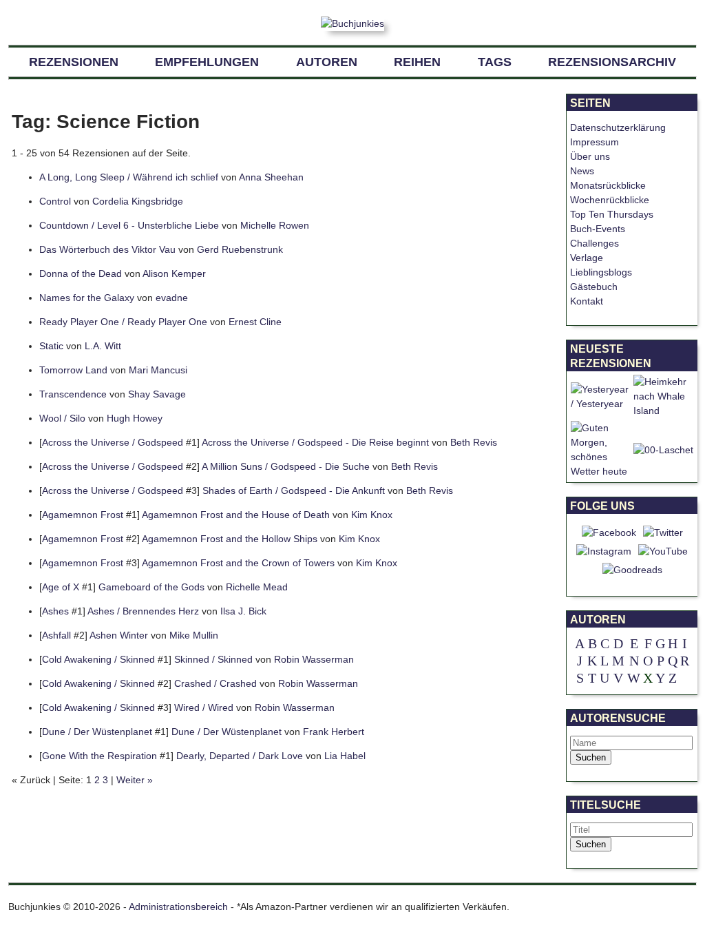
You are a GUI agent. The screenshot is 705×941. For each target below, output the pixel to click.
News (582, 170)
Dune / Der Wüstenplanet (97, 731)
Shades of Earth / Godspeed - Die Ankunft (293, 490)
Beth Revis (473, 442)
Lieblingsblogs (601, 272)
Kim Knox (371, 514)
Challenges (594, 243)
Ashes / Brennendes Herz (143, 611)
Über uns (590, 156)
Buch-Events (597, 228)
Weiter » (134, 779)
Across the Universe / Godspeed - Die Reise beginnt (315, 442)
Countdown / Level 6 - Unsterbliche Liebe (129, 225)
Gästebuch (594, 286)
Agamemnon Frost (82, 514)
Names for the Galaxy (86, 297)
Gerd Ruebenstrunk (240, 249)
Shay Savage (157, 394)
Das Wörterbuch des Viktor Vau (107, 249)
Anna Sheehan (271, 177)
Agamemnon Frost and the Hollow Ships (229, 538)
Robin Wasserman (314, 659)
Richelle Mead (257, 586)
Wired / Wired (203, 707)
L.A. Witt (103, 345)
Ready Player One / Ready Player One (123, 321)
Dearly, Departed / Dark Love (239, 755)
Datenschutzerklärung (618, 127)
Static (51, 345)
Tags (495, 62)
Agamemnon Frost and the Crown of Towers (238, 562)
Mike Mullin (193, 635)
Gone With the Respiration (99, 755)
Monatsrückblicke (608, 185)
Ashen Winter (119, 635)
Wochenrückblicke (609, 199)
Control (55, 201)
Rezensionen (73, 62)
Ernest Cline (255, 321)
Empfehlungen (207, 62)
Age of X (60, 586)
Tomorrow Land (73, 369)
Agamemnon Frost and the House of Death (236, 514)
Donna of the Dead (80, 273)
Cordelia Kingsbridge (137, 201)
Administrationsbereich (178, 906)
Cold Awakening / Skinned (98, 659)
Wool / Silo (62, 418)
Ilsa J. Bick (243, 611)
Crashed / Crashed (215, 683)
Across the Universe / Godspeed (112, 442)
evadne (172, 297)
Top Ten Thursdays (611, 214)
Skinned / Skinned (213, 659)
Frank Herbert (333, 731)
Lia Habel (345, 755)
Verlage (586, 257)
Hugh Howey (134, 418)
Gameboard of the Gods (151, 586)
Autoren (326, 62)
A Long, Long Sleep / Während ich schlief (128, 177)
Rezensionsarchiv (612, 62)
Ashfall (56, 635)
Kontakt (586, 301)
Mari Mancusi (158, 369)
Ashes (55, 611)
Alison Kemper (174, 273)
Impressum (594, 141)
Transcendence (73, 394)
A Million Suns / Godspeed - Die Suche (286, 466)
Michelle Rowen (274, 225)
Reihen (417, 62)
